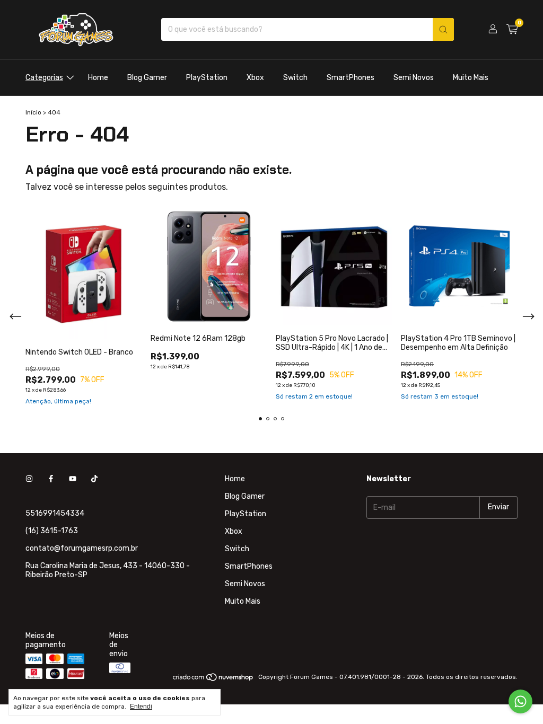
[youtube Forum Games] (72, 478)
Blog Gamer (147, 77)
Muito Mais (470, 77)
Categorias (44, 77)
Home (98, 77)
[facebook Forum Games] (51, 478)
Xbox (255, 77)
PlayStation (206, 77)
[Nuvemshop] (213, 679)
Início (33, 112)
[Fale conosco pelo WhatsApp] (520, 701)
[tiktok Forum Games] (94, 478)
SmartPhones (350, 77)
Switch (295, 77)
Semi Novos (413, 77)
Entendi (141, 706)
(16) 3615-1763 (51, 530)
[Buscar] (443, 29)
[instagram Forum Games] (29, 478)
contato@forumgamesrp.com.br (81, 548)
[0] (512, 29)
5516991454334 (54, 513)
